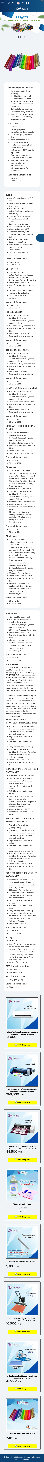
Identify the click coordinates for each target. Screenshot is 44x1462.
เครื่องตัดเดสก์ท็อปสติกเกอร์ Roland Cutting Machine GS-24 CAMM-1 (22, 1148)
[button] (3, 23)
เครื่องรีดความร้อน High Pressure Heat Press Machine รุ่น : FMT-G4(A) (22, 1320)
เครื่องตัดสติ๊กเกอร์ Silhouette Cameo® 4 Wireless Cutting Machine (22, 1033)
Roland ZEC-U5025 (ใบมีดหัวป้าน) (22, 1261)
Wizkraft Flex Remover (22, 1204)
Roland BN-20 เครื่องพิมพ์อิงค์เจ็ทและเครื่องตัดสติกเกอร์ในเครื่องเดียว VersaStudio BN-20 (22, 1091)
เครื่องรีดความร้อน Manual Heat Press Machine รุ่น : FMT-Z (22, 1377)
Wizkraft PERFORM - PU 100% (22, 1433)
